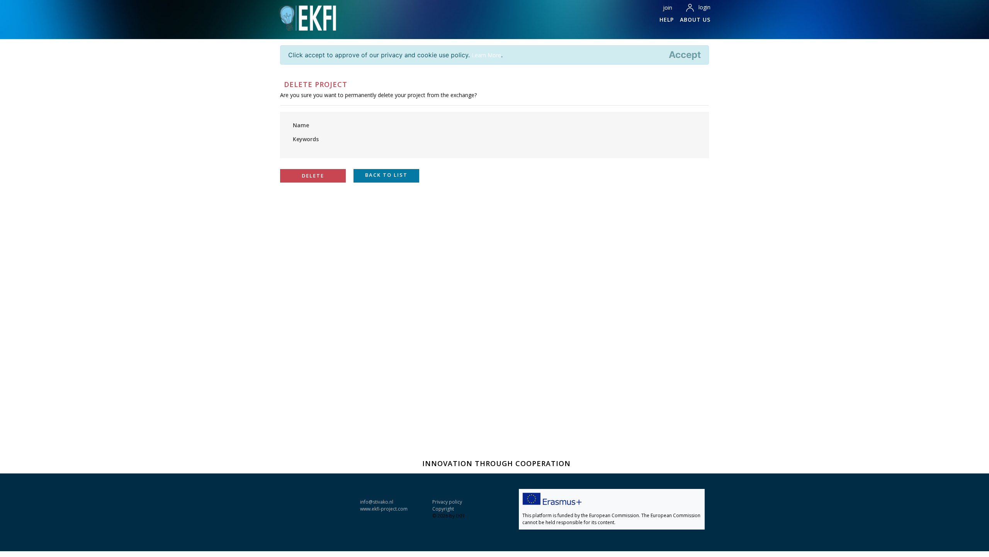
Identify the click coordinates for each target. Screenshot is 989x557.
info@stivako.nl (376, 502)
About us (695, 19)
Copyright (443, 509)
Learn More (486, 55)
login (704, 7)
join (667, 7)
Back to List (386, 174)
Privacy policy (447, 502)
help (666, 19)
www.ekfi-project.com (384, 509)
